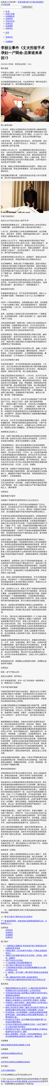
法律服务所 (10, 16)
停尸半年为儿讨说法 (14, 960)
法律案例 (9, 42)
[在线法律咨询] (5, 4)
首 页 (7, 11)
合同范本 (9, 930)
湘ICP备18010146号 (10, 1081)
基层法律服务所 (7, 1045)
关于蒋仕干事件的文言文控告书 (19, 917)
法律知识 (9, 937)
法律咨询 (9, 19)
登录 (19, 2)
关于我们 (32, 2)
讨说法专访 (10, 21)
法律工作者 (10, 14)
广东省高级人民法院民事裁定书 (19, 963)
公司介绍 (4, 1070)
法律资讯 (9, 932)
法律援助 (9, 26)
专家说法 (9, 28)
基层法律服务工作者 (22, 1045)
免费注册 (25, 2)
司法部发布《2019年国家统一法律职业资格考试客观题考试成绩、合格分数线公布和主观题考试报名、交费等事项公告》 (26, 1014)
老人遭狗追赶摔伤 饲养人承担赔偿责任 (22, 977)
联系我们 (40, 2)
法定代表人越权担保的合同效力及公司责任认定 (26, 980)
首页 (7, 33)
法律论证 (9, 23)
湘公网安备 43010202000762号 (30, 1081)
